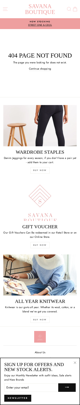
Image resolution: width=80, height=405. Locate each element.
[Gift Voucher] (40, 200)
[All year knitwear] (40, 275)
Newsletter (18, 398)
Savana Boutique (40, 9)
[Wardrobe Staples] (40, 125)
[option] (40, 23)
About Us (40, 352)
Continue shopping (40, 69)
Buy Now (40, 170)
